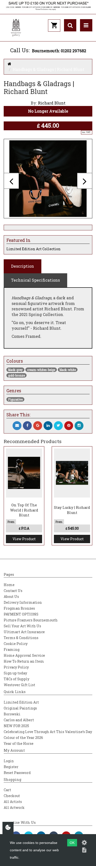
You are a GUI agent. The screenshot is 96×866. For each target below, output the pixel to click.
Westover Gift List (19, 684)
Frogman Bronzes (19, 608)
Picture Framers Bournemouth (31, 620)
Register (11, 766)
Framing (11, 649)
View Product (24, 539)
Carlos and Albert (19, 720)
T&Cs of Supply (16, 679)
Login (9, 761)
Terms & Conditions (21, 637)
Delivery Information (23, 602)
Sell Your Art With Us (22, 626)
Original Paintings (20, 708)
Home (9, 584)
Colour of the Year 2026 (23, 737)
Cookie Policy (16, 643)
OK (72, 843)
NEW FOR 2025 (16, 725)
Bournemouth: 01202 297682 (59, 50)
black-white (68, 370)
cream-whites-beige (41, 370)
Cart (7, 789)
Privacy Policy (16, 667)
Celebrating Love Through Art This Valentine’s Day (48, 731)
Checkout (12, 795)
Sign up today (15, 673)
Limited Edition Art (21, 702)
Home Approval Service (24, 655)
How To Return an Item (24, 661)
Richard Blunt (51, 102)
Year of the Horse (18, 743)
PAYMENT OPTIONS (21, 614)
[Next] (84, 181)
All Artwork (14, 807)
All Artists (13, 801)
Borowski (12, 714)
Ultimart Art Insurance (24, 632)
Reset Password (17, 772)
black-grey (15, 370)
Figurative (15, 399)
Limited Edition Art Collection (33, 249)
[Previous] (11, 181)
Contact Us (13, 590)
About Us (11, 596)
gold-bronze (16, 375)
